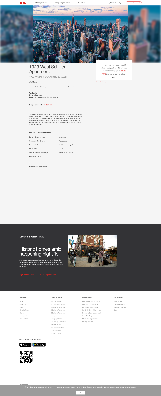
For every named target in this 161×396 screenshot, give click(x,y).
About (21, 301)
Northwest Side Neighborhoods (91, 313)
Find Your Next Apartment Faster (30, 339)
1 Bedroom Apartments (58, 304)
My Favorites (112, 3)
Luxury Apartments (57, 319)
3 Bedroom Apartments (58, 310)
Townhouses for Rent (57, 327)
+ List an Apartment (134, 3)
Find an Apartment (40, 2)
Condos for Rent (56, 330)
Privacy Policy (23, 316)
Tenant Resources (119, 304)
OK (80, 393)
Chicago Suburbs (87, 322)
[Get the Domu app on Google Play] (39, 345)
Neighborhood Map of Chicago (91, 301)
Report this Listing (101, 82)
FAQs (21, 307)
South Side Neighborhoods (90, 316)
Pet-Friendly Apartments (58, 322)
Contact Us (22, 304)
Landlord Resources (120, 307)
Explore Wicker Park (26, 275)
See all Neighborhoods (48, 275)
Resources (81, 2)
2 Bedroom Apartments (58, 307)
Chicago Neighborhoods (62, 2)
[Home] (22, 3)
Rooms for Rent (56, 333)
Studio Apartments (56, 301)
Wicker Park (48, 105)
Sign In (121, 3)
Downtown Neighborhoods (90, 304)
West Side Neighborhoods (90, 319)
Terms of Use (23, 319)
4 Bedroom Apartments (58, 313)
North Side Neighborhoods (90, 307)
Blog (115, 310)
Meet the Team (24, 310)
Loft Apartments (56, 316)
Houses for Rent (56, 324)
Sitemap (22, 313)
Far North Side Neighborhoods (91, 310)
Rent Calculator (118, 301)
